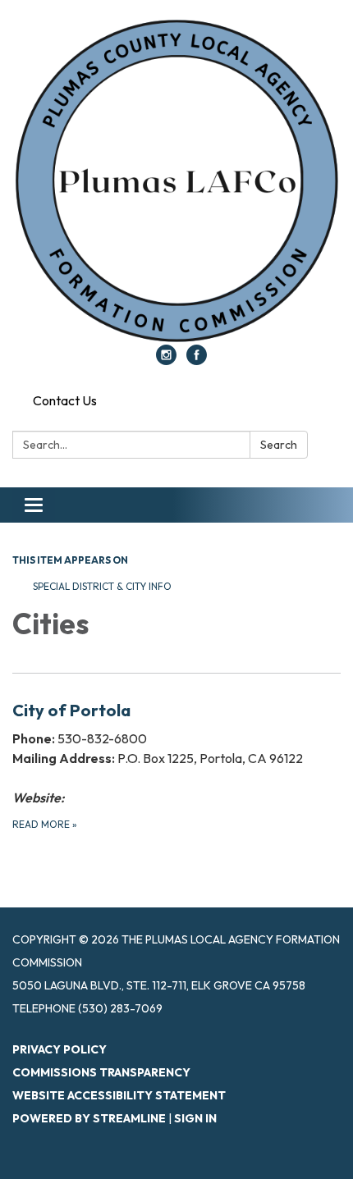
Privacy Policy (59, 1049)
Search (278, 444)
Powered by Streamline (89, 1118)
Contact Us (65, 400)
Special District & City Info (102, 586)
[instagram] (166, 360)
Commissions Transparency (101, 1072)
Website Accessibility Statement (119, 1095)
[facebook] (196, 360)
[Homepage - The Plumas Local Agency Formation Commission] (176, 180)
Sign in (195, 1118)
